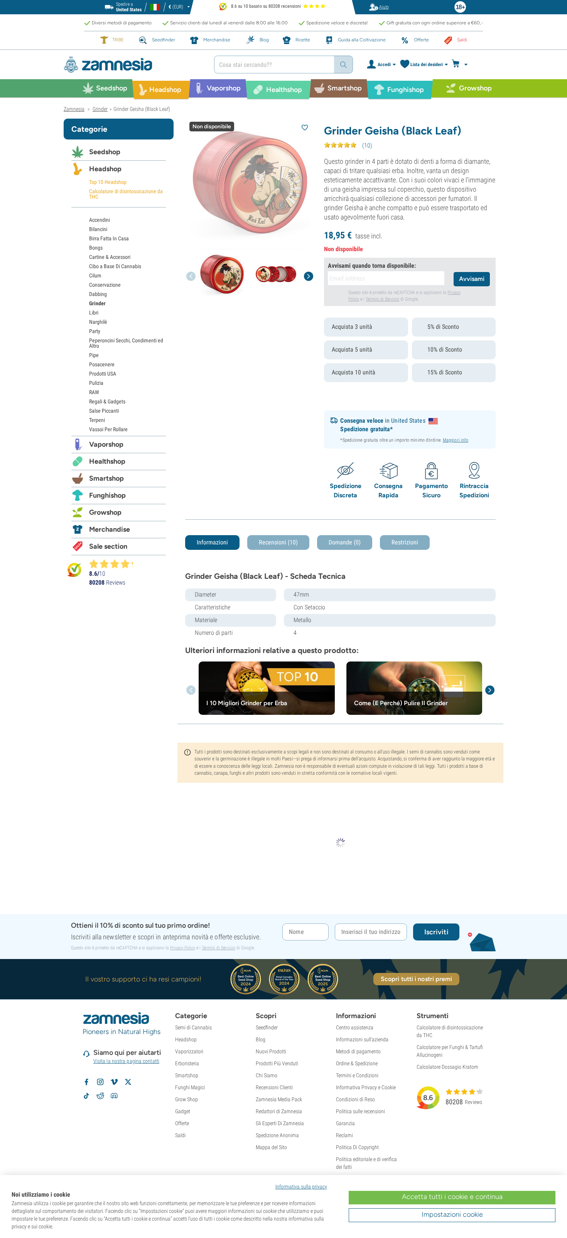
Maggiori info (455, 440)
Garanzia (345, 1123)
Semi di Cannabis (193, 1027)
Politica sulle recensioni (360, 1111)
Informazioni (212, 542)
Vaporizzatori (189, 1051)
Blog (260, 1039)
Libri (93, 313)
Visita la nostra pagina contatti (126, 1061)
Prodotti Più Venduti (277, 1063)
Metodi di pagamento (358, 1051)
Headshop (105, 169)
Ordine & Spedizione (357, 1063)
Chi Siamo (266, 1075)
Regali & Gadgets (107, 401)
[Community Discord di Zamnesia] (114, 1096)
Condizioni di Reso (355, 1099)
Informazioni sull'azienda (362, 1039)
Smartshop (106, 478)
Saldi (180, 1135)
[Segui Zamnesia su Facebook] (86, 1082)
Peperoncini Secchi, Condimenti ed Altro (126, 343)
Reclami (344, 1135)
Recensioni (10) (278, 542)
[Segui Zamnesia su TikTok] (86, 1096)
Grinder (97, 303)
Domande (345, 542)
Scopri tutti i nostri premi (416, 979)
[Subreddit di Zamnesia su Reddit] (100, 1096)
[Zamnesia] (133, 65)
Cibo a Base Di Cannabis (115, 266)
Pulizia (96, 383)
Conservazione (105, 285)
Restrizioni (405, 542)
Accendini (99, 220)
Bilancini (98, 229)
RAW (94, 392)
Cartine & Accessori (109, 257)
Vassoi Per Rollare (108, 429)
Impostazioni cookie (452, 1214)
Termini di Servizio (382, 299)
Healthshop (107, 461)
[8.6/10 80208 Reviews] (114, 563)
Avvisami (471, 278)
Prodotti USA (102, 374)
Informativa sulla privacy (301, 1187)
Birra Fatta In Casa (109, 238)
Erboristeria (187, 1063)
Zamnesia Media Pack (279, 1099)
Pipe (94, 355)
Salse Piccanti (104, 411)
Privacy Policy (182, 948)
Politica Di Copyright (357, 1147)
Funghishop (107, 495)
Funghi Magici (190, 1087)
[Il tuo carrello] (461, 64)
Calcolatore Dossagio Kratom (447, 1067)
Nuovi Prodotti (271, 1051)
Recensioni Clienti (274, 1087)
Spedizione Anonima (277, 1135)
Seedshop (104, 152)
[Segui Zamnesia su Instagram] (100, 1082)
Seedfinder (267, 1027)
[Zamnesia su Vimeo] (114, 1082)
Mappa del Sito (271, 1147)
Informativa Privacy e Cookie (366, 1087)
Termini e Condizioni (357, 1075)
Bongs (96, 248)
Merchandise (109, 529)
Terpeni (97, 420)
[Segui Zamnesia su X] (128, 1082)
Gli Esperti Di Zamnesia (280, 1123)
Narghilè (98, 322)
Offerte (182, 1123)
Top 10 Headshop (108, 182)
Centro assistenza (354, 1027)
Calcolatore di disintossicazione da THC (126, 194)
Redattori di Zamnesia (279, 1111)
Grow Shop (186, 1099)
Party (94, 331)
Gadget (182, 1111)
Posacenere (102, 364)
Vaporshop (106, 444)
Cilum (95, 275)
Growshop (105, 512)
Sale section (108, 546)
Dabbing (98, 294)
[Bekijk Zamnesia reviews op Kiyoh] (74, 569)
